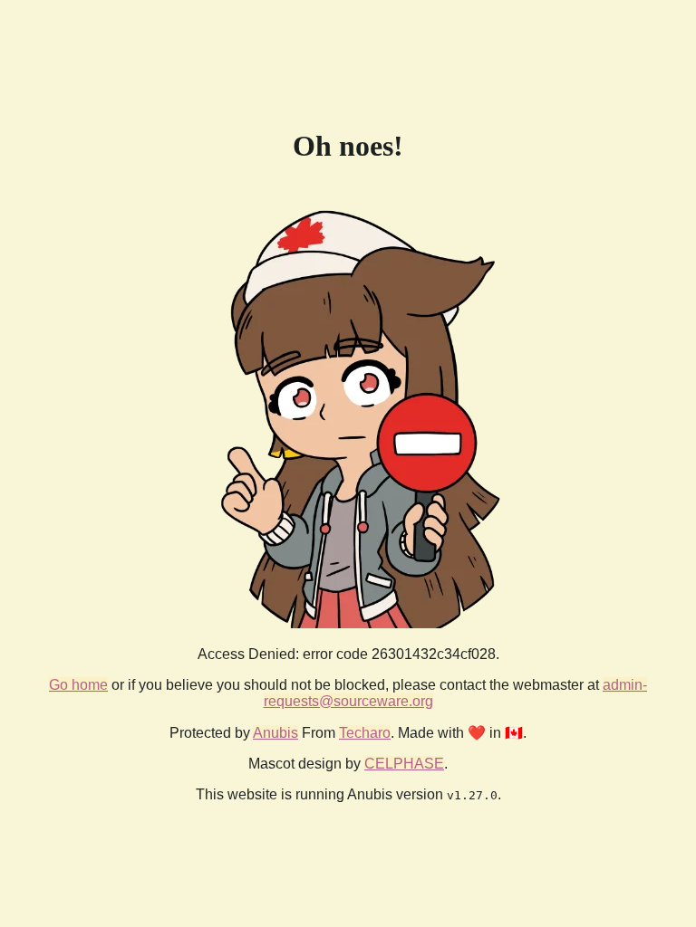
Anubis (275, 733)
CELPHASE (404, 763)
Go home (78, 685)
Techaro (365, 733)
